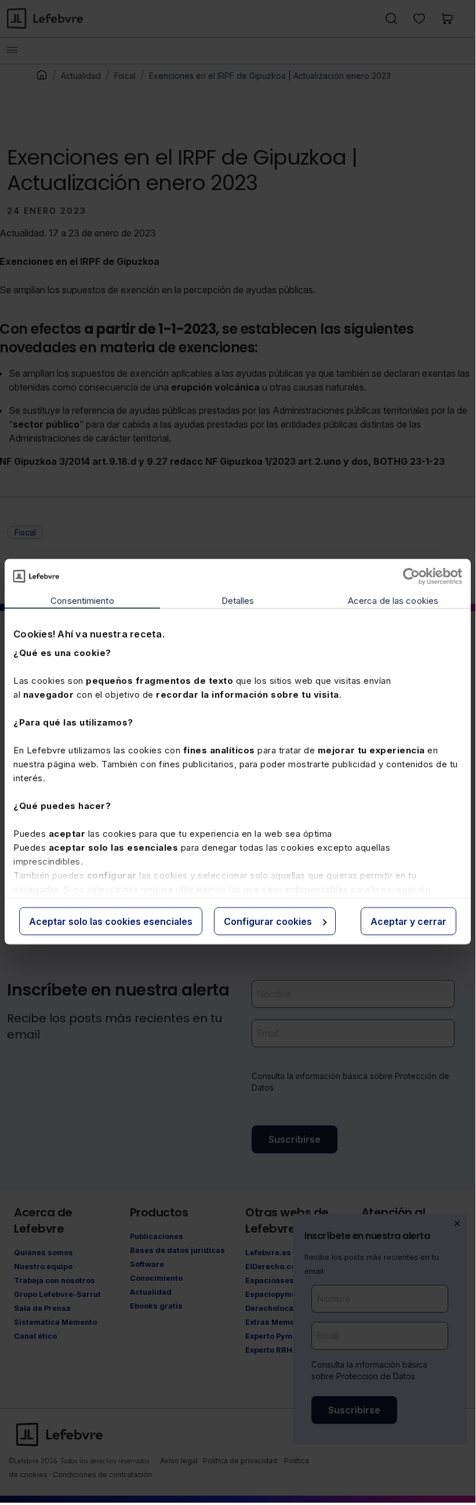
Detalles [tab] (238, 600)
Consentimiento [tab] (82, 600)
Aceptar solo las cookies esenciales (110, 921)
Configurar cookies (268, 921)
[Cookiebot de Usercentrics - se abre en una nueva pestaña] (411, 576)
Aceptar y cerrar (408, 921)
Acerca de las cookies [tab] (393, 600)
